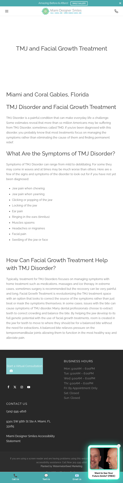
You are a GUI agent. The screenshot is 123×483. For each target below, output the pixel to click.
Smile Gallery (76, 3)
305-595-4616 (79, 462)
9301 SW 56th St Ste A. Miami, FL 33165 (28, 424)
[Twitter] (15, 387)
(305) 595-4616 (16, 411)
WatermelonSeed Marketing (67, 466)
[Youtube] (28, 387)
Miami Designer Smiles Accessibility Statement (30, 438)
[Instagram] (21, 387)
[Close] (120, 3)
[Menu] (7, 11)
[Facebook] (8, 387)
